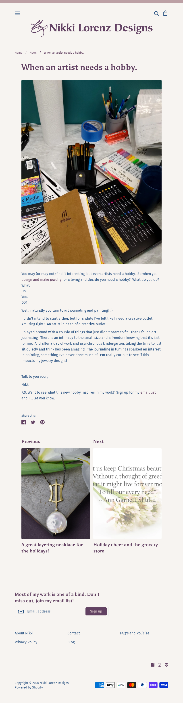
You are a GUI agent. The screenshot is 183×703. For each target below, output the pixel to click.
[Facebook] (151, 665)
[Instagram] (157, 665)
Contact (73, 633)
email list (148, 392)
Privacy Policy (26, 642)
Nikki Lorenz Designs (54, 683)
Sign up (96, 611)
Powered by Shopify (29, 687)
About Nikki (24, 633)
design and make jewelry (41, 279)
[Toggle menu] (18, 13)
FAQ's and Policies (134, 633)
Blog (71, 642)
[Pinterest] (164, 665)
